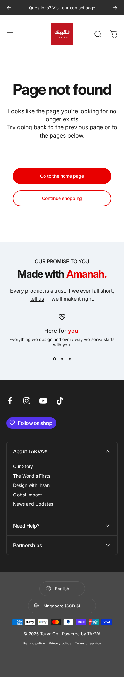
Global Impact (27, 494)
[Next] (115, 7)
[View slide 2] (62, 358)
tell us (37, 298)
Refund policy (34, 643)
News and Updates (33, 504)
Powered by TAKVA (81, 633)
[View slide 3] (69, 358)
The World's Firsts (31, 476)
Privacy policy (60, 643)
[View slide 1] (54, 358)
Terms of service (88, 643)
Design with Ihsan (31, 485)
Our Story (23, 466)
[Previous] (9, 7)
